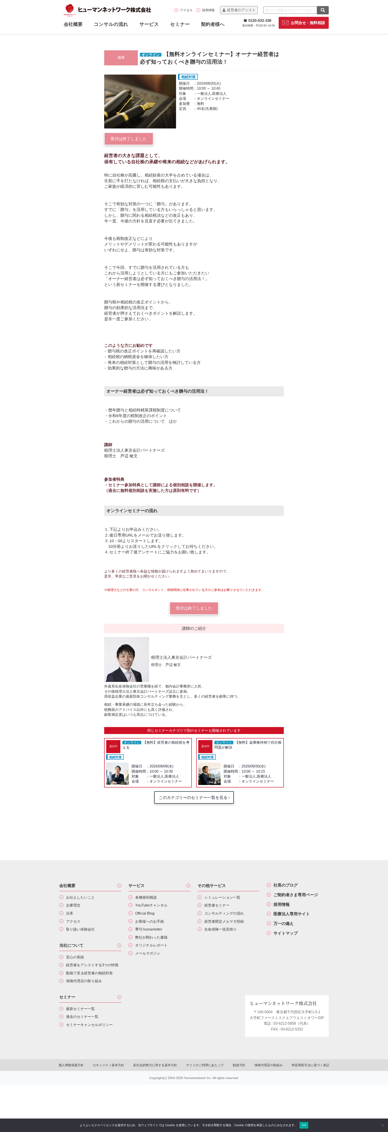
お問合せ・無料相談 (308, 22)
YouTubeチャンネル (151, 905)
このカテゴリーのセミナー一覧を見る (193, 797)
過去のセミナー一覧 (82, 1017)
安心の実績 (75, 957)
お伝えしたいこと (80, 897)
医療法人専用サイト (291, 914)
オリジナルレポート (151, 945)
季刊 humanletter (148, 929)
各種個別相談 (146, 897)
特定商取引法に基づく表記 (310, 1065)
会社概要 (67, 885)
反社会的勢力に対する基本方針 (155, 1065)
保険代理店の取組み (268, 1065)
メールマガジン (147, 953)
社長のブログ (285, 885)
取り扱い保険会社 (80, 929)
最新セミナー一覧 (80, 1009)
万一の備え (283, 923)
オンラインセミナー (213, 98)
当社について (71, 945)
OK (304, 1125)
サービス (149, 24)
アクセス (186, 10)
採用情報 (208, 10)
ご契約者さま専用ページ (295, 895)
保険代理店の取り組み (84, 981)
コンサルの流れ (111, 24)
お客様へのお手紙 (149, 921)
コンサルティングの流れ (224, 913)
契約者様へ (213, 24)
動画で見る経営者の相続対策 (89, 973)
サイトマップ (285, 933)
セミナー (180, 24)
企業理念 (73, 905)
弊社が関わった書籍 (151, 937)
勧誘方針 (239, 1065)
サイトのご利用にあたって (205, 1065)
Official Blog (144, 913)
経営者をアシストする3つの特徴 (92, 965)
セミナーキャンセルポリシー (89, 1025)
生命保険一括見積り (220, 929)
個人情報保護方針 (71, 1065)
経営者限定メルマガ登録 (224, 921)
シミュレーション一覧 (222, 897)
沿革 (69, 913)
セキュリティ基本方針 (108, 1065)
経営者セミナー (216, 905)
